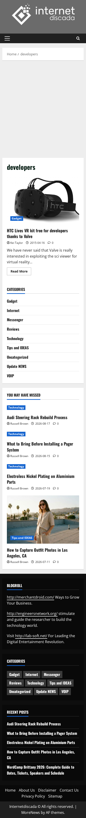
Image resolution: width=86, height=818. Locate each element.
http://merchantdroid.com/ (30, 597)
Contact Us (69, 790)
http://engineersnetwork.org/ (32, 613)
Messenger (15, 319)
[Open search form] (78, 38)
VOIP (10, 375)
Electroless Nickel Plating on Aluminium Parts (41, 479)
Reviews (13, 329)
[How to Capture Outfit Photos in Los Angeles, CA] (43, 519)
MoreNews (30, 812)
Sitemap (55, 796)
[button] (7, 38)
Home (10, 790)
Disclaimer (47, 790)
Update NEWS (16, 366)
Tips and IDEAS (18, 347)
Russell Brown (19, 424)
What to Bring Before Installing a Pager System (40, 446)
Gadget (17, 218)
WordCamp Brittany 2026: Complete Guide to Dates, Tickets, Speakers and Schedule (40, 770)
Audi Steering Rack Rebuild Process (37, 417)
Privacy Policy (33, 796)
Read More (21, 272)
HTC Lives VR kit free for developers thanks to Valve (43, 200)
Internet (13, 310)
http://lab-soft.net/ (31, 635)
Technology (15, 338)
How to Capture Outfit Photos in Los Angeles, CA (37, 553)
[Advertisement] (43, 108)
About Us (27, 790)
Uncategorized (17, 357)
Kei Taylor (16, 243)
